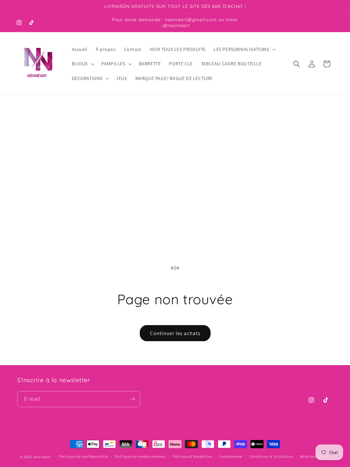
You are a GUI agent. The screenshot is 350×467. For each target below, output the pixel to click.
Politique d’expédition (192, 456)
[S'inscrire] (132, 399)
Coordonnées (231, 456)
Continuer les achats (175, 333)
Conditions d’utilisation (271, 456)
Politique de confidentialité (83, 456)
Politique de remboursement (140, 456)
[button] (244, 49)
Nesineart (42, 456)
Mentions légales (315, 456)
